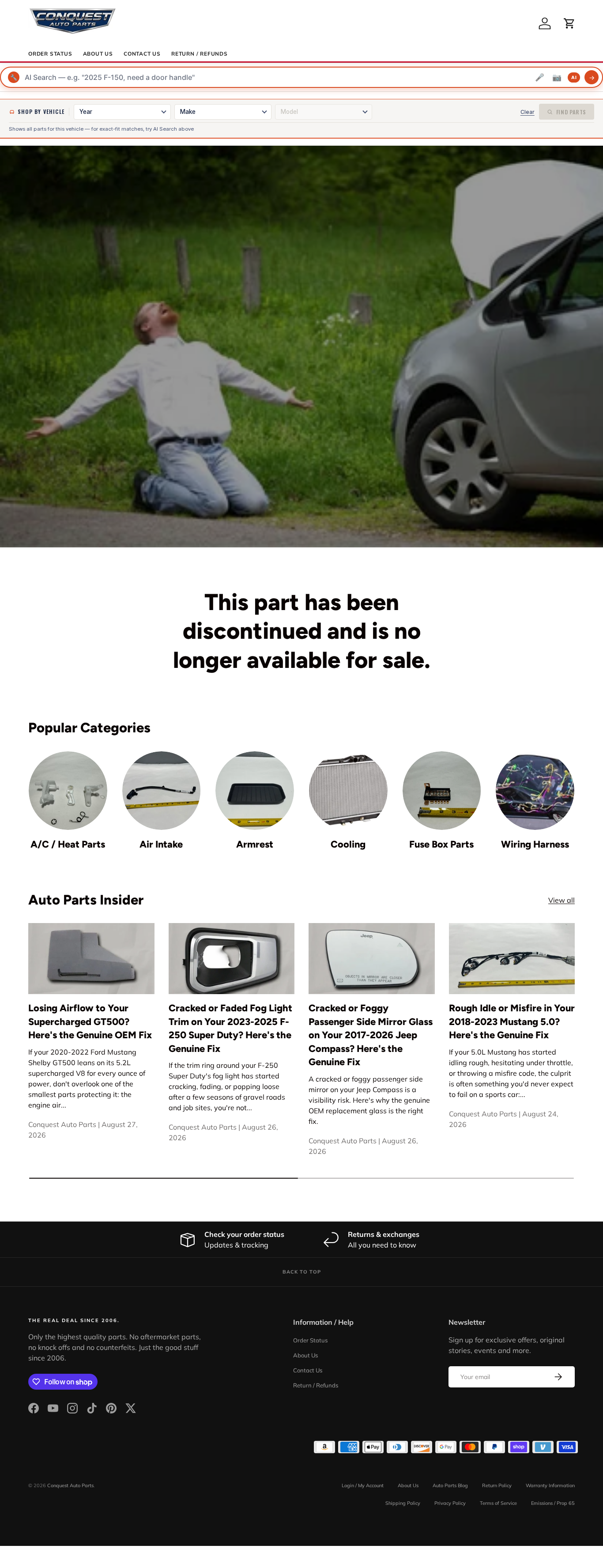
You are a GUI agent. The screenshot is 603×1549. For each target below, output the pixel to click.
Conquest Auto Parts (70, 1485)
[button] (569, 23)
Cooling (348, 844)
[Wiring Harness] (535, 790)
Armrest (254, 844)
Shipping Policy (402, 1503)
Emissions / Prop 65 (553, 1503)
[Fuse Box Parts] (442, 790)
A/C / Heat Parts (67, 844)
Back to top (302, 1272)
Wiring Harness (535, 844)
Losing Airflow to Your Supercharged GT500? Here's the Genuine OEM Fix (90, 1021)
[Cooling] (348, 790)
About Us (98, 53)
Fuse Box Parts (441, 844)
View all (561, 900)
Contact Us (142, 53)
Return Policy (497, 1485)
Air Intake (161, 844)
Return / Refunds (199, 53)
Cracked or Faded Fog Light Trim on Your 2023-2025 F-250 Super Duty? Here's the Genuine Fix (230, 1028)
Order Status (50, 53)
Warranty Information (550, 1485)
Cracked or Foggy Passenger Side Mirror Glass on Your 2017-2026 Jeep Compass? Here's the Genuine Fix (371, 1034)
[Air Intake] (161, 790)
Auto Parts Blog (450, 1485)
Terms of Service (498, 1503)
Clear (527, 112)
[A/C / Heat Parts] (68, 790)
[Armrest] (254, 790)
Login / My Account (363, 1485)
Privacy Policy (450, 1503)
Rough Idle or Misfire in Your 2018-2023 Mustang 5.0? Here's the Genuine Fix (512, 1021)
